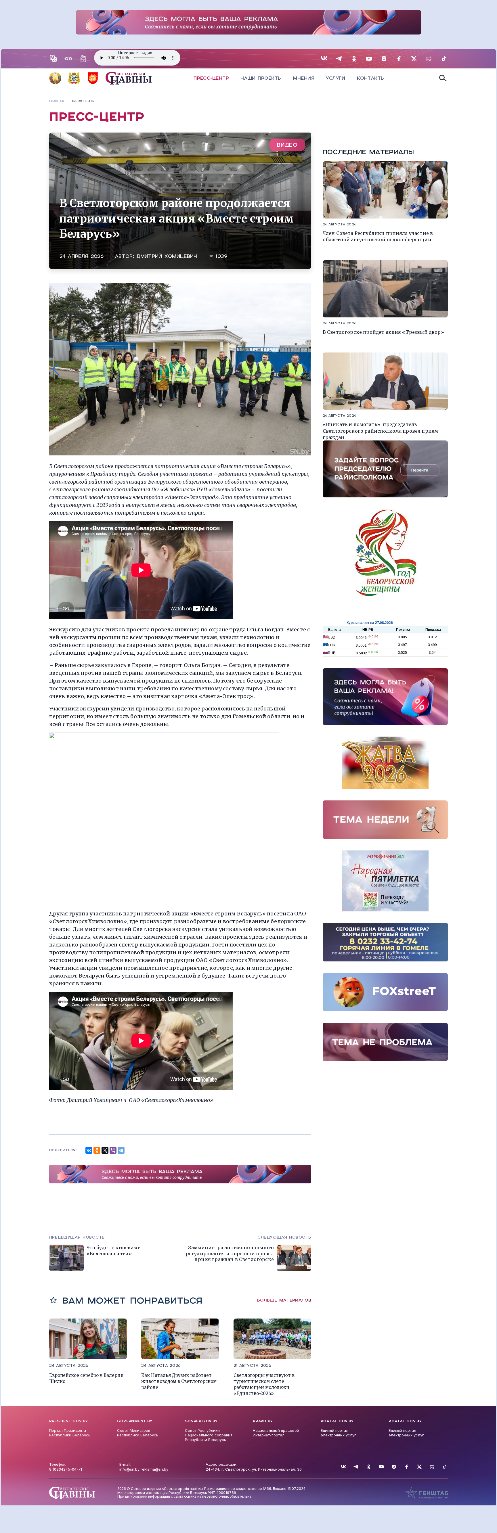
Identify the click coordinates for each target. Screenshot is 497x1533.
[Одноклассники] (96, 1150)
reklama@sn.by (154, 1469)
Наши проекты (261, 78)
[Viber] (113, 1150)
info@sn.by (129, 1469)
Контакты (371, 78)
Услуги (335, 78)
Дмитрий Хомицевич (166, 256)
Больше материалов (284, 1300)
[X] (105, 1150)
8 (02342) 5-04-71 (65, 1469)
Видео (287, 144)
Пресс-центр (211, 78)
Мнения (303, 78)
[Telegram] (121, 1150)
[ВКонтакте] (88, 1150)
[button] (56, 369)
